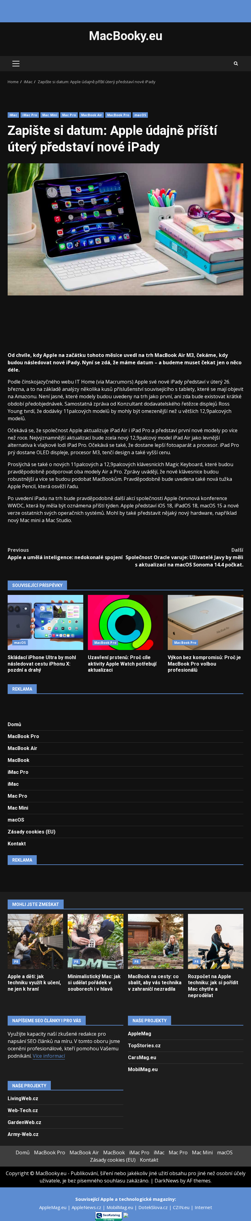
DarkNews (167, 1180)
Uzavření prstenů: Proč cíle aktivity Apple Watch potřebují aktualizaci (125, 622)
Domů (14, 724)
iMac (13, 115)
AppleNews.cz (87, 1207)
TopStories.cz (144, 1045)
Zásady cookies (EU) (31, 832)
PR (16, 961)
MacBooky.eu (126, 36)
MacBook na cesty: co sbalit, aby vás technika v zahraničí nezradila (155, 941)
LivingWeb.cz (23, 1098)
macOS (140, 115)
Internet (203, 1207)
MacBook (18, 760)
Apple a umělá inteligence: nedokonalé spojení (65, 554)
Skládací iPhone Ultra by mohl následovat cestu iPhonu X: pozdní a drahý (45, 622)
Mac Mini (49, 115)
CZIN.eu (182, 1207)
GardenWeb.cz (24, 1122)
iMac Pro (29, 115)
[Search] (236, 63)
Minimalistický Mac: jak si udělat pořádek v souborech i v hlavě (95, 941)
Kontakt (17, 844)
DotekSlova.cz (153, 1207)
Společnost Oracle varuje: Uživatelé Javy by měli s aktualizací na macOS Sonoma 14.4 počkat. (184, 557)
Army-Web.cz (23, 1134)
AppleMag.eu (53, 1207)
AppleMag (139, 1034)
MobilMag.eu (143, 1069)
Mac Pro (69, 115)
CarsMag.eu (142, 1057)
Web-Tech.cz (23, 1110)
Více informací (49, 1055)
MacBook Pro (118, 115)
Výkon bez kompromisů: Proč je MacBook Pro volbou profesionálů (205, 622)
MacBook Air (91, 115)
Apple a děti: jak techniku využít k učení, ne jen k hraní (35, 941)
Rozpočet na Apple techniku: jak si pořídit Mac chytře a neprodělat (215, 941)
